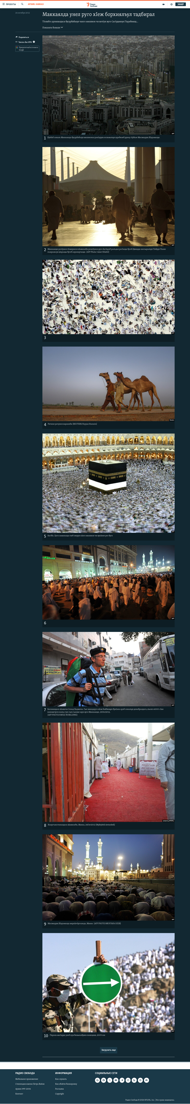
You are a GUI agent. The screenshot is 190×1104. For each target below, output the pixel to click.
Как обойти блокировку (66, 1084)
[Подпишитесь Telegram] (122, 1080)
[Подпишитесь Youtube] (115, 1080)
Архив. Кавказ (36, 4)
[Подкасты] (140, 1080)
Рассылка (59, 1089)
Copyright (59, 1094)
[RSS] (134, 1080)
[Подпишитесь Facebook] (103, 1080)
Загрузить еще (108, 1050)
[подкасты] (171, 4)
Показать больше (51, 28)
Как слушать (61, 1079)
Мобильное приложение (26, 1079)
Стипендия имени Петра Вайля (29, 1084)
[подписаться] (146, 1080)
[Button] (22, 37)
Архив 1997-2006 (23, 1089)
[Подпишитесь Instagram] (128, 1080)
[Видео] (164, 4)
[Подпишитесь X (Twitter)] (109, 1080)
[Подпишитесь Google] (97, 1080)
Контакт (19, 1094)
